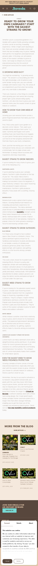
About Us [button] (5, 520)
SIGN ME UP (9, 510)
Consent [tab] (7, 523)
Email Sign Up (24, 3)
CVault (19, 18)
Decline (19, 561)
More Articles (9, 15)
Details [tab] (19, 523)
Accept (7, 561)
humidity (20, 212)
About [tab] (31, 523)
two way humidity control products (21, 408)
